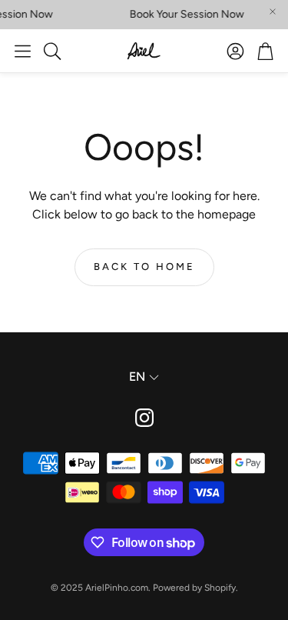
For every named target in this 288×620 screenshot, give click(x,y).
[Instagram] (144, 417)
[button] (22, 51)
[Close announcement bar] (272, 11)
